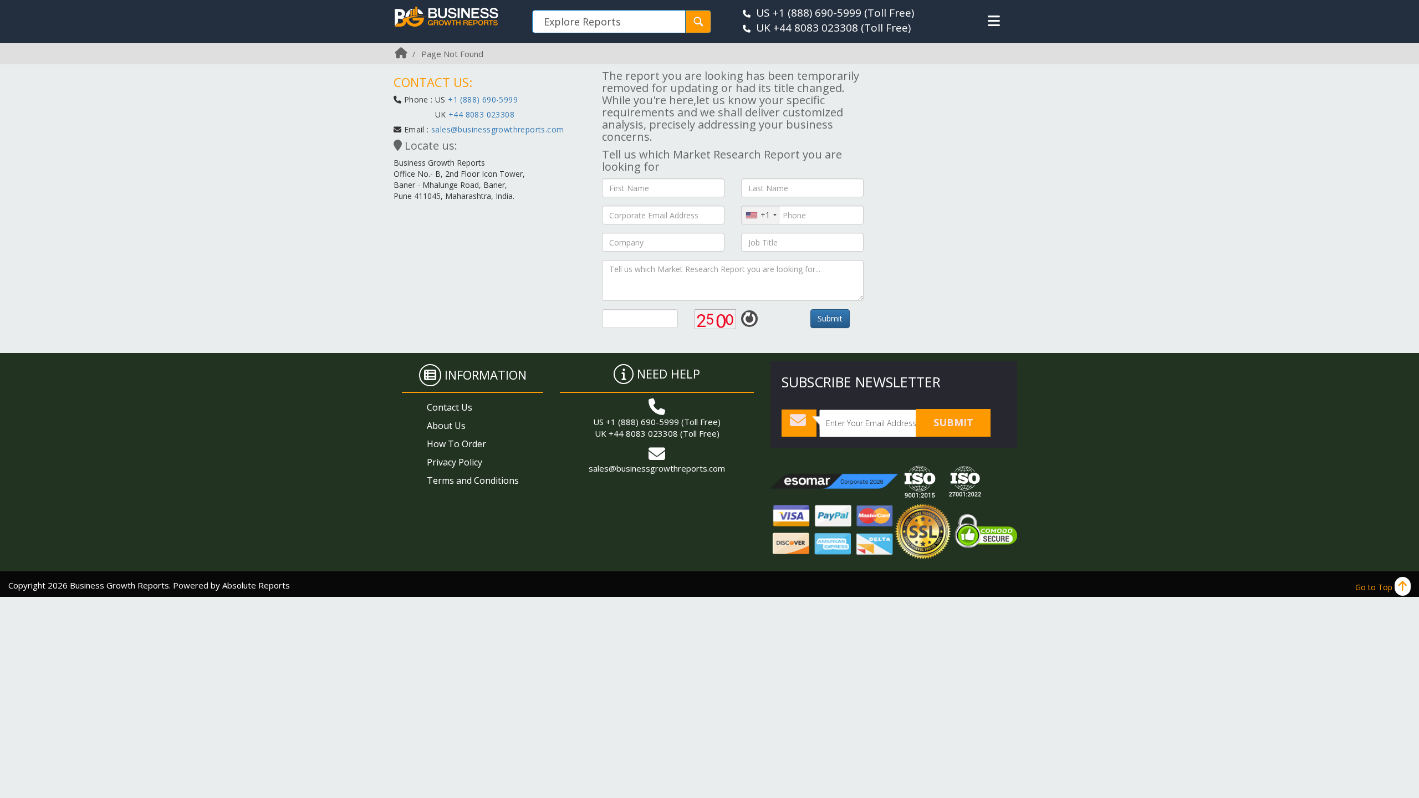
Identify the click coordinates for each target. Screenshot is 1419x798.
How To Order (456, 444)
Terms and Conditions (473, 480)
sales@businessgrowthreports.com (497, 129)
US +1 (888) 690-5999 (808, 13)
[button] (993, 21)
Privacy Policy (454, 462)
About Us (446, 426)
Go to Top (1375, 587)
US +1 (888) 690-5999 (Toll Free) (657, 421)
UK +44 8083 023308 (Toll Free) (657, 433)
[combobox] (761, 215)
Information (486, 374)
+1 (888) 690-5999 (483, 99)
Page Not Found (452, 53)
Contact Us (449, 407)
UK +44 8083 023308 (807, 28)
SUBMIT (953, 422)
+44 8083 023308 (480, 114)
